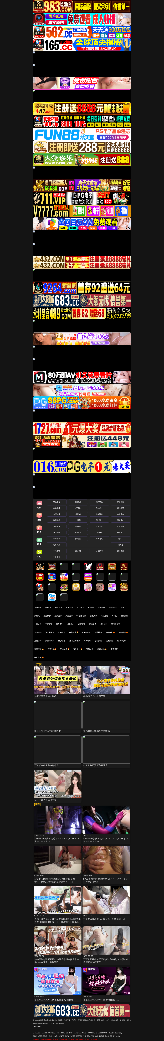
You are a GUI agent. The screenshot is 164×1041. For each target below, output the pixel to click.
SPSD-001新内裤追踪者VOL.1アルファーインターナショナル (105, 880)
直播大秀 (109, 640)
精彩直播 (104, 615)
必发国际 (103, 624)
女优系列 (78, 526)
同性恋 (120, 545)
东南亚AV (120, 514)
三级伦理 (56, 508)
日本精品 (78, 508)
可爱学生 (99, 526)
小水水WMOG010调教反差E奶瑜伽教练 (53, 999)
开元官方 (38, 640)
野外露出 (120, 520)
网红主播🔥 (39, 657)
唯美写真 (99, 539)
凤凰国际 (69, 615)
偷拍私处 (71, 624)
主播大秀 (38, 624)
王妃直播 (49, 624)
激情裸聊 (98, 632)
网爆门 (120, 539)
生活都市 (56, 551)
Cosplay (99, 508)
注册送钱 (101, 607)
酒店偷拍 (125, 615)
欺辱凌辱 (56, 520)
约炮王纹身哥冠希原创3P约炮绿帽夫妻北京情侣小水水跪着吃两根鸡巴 (56, 961)
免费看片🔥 (74, 632)
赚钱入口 (90, 649)
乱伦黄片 (60, 624)
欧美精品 (99, 502)
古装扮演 (56, 526)
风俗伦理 (120, 551)
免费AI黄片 (115, 649)
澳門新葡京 (49, 632)
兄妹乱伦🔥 (65, 649)
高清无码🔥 (102, 649)
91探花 (78, 520)
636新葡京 (86, 632)
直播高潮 (93, 615)
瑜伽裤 (99, 532)
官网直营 (69, 607)
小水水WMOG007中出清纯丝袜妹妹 (101, 999)
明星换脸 (78, 532)
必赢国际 (58, 615)
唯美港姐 (99, 514)
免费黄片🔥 (110, 632)
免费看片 (87, 640)
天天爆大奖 (49, 640)
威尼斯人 (38, 607)
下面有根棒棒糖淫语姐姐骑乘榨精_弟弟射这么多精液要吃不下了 (105, 961)
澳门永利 (80, 607)
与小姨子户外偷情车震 (94, 696)
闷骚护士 (120, 532)
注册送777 (113, 607)
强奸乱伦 (78, 502)
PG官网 (48, 607)
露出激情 (78, 539)
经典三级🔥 (39, 649)
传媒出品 (56, 545)
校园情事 (78, 551)
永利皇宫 (61, 632)
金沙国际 (61, 640)
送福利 (123, 607)
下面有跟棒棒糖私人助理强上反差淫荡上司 (104, 919)
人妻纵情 (99, 551)
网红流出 (99, 520)
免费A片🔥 (52, 649)
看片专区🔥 (78, 649)
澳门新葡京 (115, 624)
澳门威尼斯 (121, 640)
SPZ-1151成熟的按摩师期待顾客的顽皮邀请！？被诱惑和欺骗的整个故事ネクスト (54, 880)
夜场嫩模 (92, 624)
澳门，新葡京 (74, 640)
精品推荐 (56, 502)
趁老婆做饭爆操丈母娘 (45, 696)
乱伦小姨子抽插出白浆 (45, 800)
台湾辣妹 (56, 514)
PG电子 (91, 607)
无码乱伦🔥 (123, 632)
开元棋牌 (58, 607)
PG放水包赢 (81, 615)
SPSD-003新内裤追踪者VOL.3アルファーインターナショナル (56, 840)
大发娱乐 (38, 632)
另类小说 (56, 557)
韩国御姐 (78, 514)
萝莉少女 (120, 502)
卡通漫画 (56, 539)
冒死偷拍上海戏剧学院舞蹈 (96, 730)
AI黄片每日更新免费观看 (95, 765)
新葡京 (37, 615)
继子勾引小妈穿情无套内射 (47, 730)
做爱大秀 (98, 640)
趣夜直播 (81, 624)
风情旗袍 (56, 532)
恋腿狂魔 (120, 526)
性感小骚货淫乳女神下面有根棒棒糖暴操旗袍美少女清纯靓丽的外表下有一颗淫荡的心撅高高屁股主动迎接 (57, 922)
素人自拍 (120, 508)
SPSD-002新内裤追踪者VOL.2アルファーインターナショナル (105, 840)
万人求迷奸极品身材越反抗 (47, 765)
